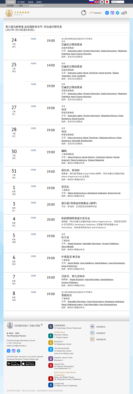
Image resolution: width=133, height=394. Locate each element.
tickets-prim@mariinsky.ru (16, 345)
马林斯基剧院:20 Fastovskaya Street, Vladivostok (66, 326)
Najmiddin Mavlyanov (92, 243)
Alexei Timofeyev (90, 72)
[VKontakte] (107, 13)
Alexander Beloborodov (82, 140)
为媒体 (30, 2)
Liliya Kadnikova (87, 263)
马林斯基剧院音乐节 (36, 6)
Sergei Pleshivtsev (69, 266)
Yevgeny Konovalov (91, 50)
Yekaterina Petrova (109, 115)
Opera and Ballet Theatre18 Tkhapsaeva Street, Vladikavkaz (67, 378)
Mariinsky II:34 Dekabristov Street (62, 342)
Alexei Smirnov (88, 157)
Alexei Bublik (73, 263)
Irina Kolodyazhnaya (108, 304)
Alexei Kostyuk (114, 193)
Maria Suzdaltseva (79, 160)
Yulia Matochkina (92, 279)
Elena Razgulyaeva (95, 301)
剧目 (21, 6)
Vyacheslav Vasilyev (104, 157)
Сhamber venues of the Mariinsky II (63, 358)
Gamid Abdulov (101, 263)
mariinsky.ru (93, 326)
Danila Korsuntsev (109, 50)
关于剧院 (21, 2)
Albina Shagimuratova (77, 193)
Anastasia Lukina (75, 50)
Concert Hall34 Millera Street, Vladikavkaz (65, 385)
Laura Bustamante (116, 263)
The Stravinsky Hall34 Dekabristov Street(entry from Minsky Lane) (63, 351)
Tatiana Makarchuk (96, 160)
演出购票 (10, 2)
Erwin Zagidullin (79, 75)
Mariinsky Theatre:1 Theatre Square (61, 336)
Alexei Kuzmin (105, 72)
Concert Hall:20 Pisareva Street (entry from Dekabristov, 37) (64, 366)
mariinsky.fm (93, 339)
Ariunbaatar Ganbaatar (97, 193)
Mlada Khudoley (75, 243)
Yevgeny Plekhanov (110, 243)
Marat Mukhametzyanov (72, 304)
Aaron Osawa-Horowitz (81, 53)
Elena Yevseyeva (75, 137)
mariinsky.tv (93, 332)
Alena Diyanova (74, 157)
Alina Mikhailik (67, 246)
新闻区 (39, 2)
